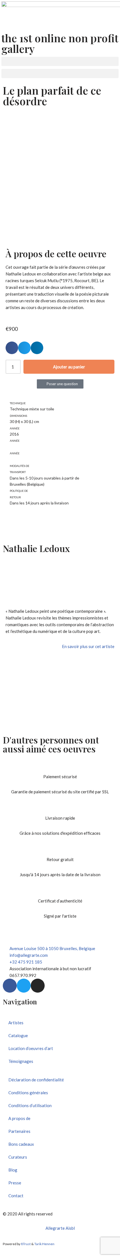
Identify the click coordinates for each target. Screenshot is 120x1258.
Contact (15, 1195)
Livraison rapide (60, 817)
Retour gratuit (60, 859)
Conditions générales (28, 1092)
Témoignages (20, 1061)
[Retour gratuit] (60, 849)
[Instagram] (38, 986)
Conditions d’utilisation (30, 1105)
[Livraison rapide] (60, 808)
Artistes (15, 1022)
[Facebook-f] (10, 986)
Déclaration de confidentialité (36, 1079)
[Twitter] (24, 986)
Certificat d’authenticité (60, 900)
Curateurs (17, 1156)
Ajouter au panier (69, 366)
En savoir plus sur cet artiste (88, 646)
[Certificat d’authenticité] (60, 890)
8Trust (26, 1244)
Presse (14, 1182)
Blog (12, 1169)
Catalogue (18, 1035)
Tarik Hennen (44, 1244)
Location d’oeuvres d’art (30, 1048)
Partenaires (19, 1131)
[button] (60, 61)
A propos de (19, 1118)
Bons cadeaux (21, 1144)
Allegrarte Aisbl (60, 1228)
